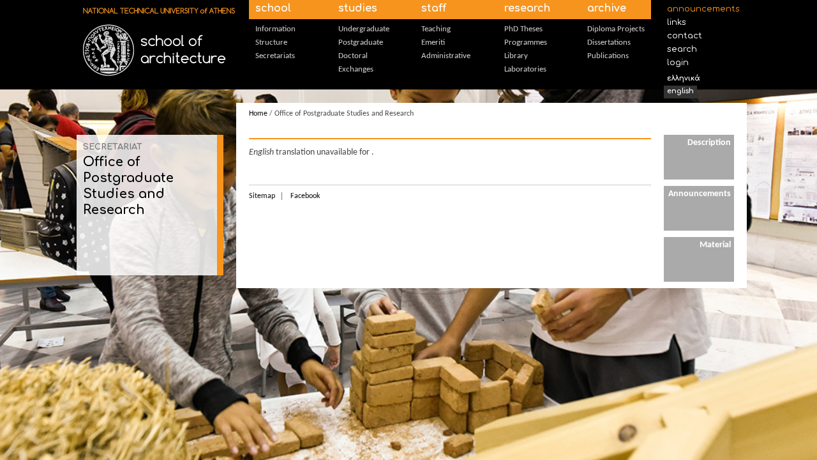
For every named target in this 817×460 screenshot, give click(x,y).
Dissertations (609, 42)
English (680, 91)
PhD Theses (523, 29)
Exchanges (355, 69)
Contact (684, 35)
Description (709, 143)
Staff (433, 8)
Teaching (436, 29)
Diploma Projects (616, 29)
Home (258, 114)
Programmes (525, 42)
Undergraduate (363, 29)
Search (682, 49)
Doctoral (353, 56)
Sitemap (262, 196)
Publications (608, 56)
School (273, 8)
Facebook (305, 196)
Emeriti (433, 42)
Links (676, 22)
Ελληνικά (683, 78)
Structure (271, 42)
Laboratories (525, 69)
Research (527, 8)
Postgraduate (360, 42)
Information (275, 29)
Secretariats (275, 56)
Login (678, 62)
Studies (357, 8)
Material (715, 245)
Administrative (445, 56)
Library (516, 56)
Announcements (700, 8)
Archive (606, 8)
